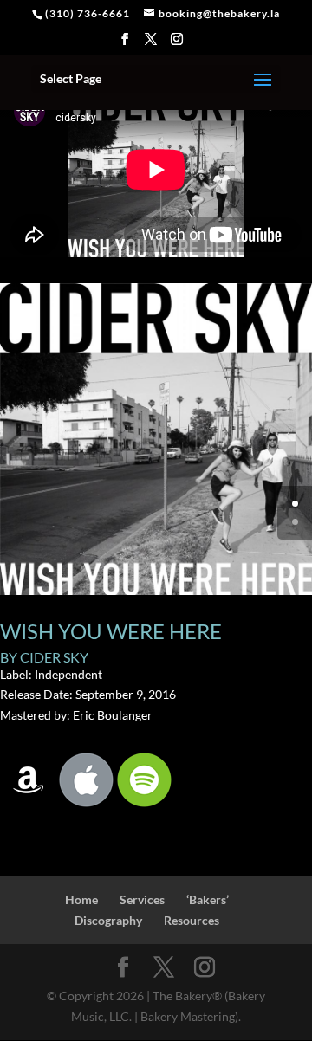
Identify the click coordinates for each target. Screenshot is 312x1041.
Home (81, 899)
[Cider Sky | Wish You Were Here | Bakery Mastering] (156, 594)
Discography (108, 920)
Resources (191, 920)
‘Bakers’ (207, 899)
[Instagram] (177, 44)
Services (142, 899)
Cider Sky (54, 657)
